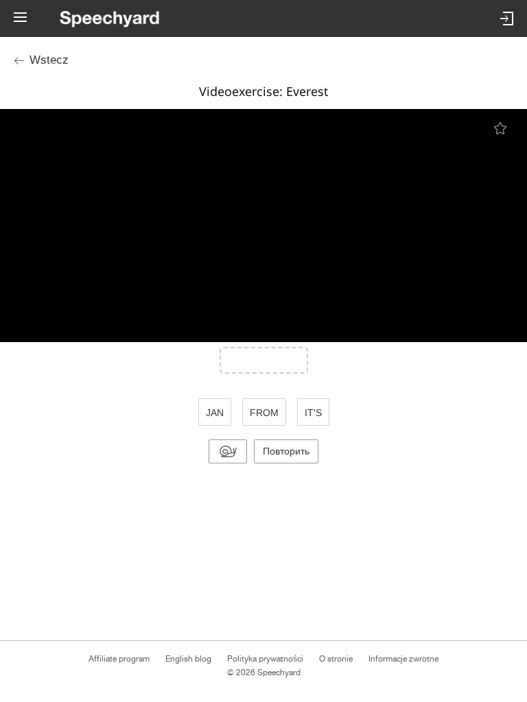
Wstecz (49, 60)
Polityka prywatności (265, 659)
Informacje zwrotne (403, 659)
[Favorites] (501, 128)
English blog (188, 659)
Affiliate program (119, 659)
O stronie (336, 659)
